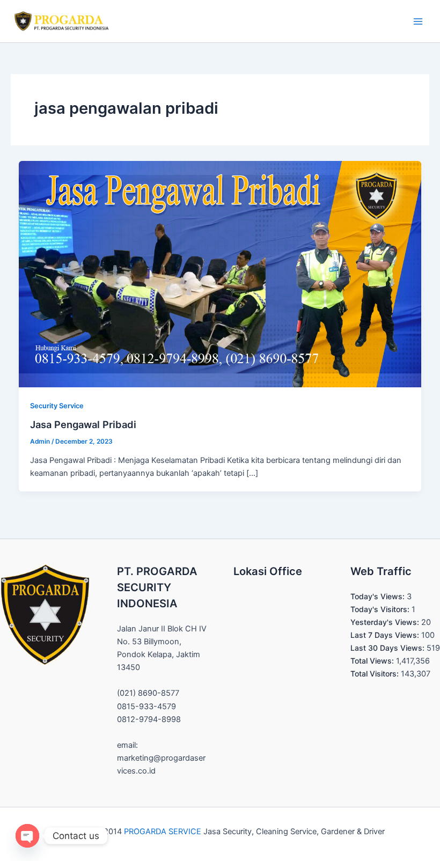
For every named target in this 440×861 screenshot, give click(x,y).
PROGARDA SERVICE (162, 831)
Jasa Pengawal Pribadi (83, 424)
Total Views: (373, 660)
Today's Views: (378, 596)
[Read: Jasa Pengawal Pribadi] (220, 273)
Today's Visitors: (381, 609)
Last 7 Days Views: (385, 634)
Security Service (57, 406)
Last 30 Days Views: (388, 647)
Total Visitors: (375, 673)
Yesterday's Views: (385, 622)
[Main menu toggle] (418, 21)
